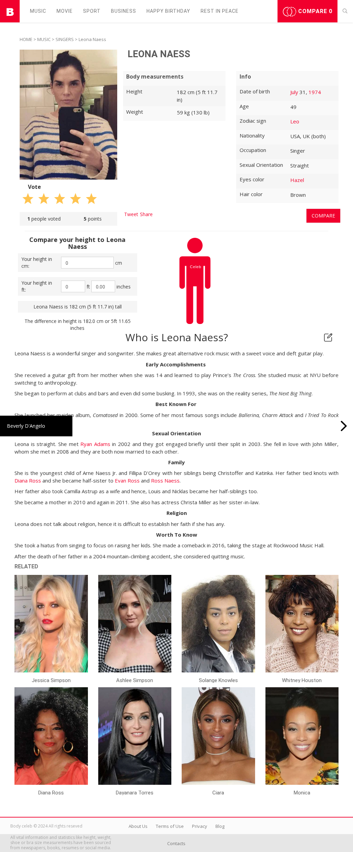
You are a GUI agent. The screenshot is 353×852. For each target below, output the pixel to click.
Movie (65, 11)
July (294, 92)
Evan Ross (127, 480)
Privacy (199, 826)
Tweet (131, 214)
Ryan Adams (95, 443)
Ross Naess (165, 480)
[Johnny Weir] (344, 426)
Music (38, 11)
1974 (315, 92)
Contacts (176, 843)
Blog (219, 826)
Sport (92, 11)
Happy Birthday (168, 11)
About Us (138, 826)
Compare (314, 11)
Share (146, 214)
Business (123, 11)
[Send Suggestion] (328, 337)
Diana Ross (27, 480)
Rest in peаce (220, 11)
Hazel (297, 179)
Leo (294, 121)
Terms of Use (170, 826)
